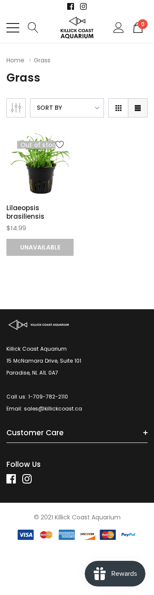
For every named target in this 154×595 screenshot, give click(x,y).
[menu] (12, 27)
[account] (118, 27)
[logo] (77, 27)
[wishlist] (59, 144)
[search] (33, 27)
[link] (70, 6)
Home (15, 60)
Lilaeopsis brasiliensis (25, 212)
